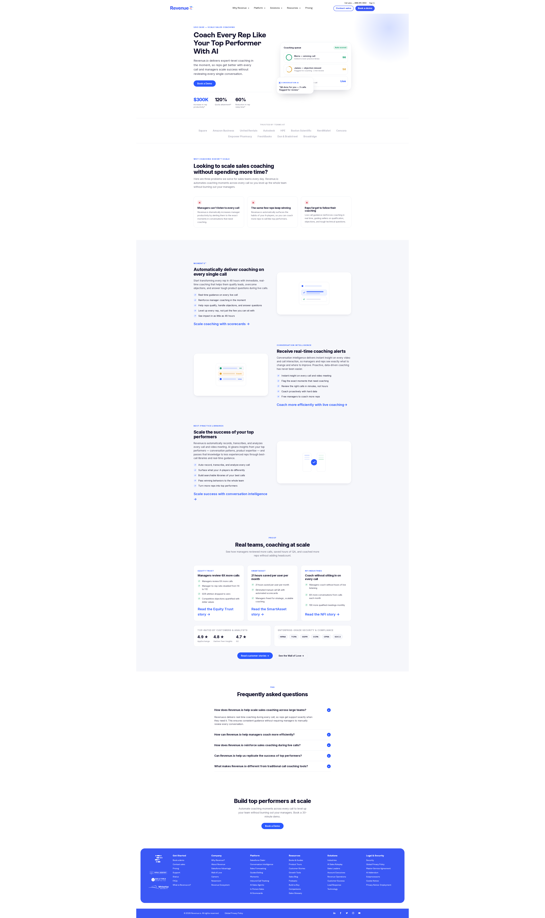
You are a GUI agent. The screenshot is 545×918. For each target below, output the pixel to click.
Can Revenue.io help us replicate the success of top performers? (272, 755)
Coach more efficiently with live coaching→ (312, 405)
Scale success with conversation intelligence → (230, 496)
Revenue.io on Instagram (353, 913)
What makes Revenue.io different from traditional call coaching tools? (272, 766)
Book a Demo (204, 83)
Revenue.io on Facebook (340, 913)
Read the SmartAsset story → (268, 611)
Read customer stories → (255, 655)
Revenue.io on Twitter (347, 913)
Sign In (372, 3)
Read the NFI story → (322, 614)
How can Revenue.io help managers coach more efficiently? (272, 734)
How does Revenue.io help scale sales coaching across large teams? (272, 710)
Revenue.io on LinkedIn (334, 913)
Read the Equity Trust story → (215, 611)
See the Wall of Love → (291, 655)
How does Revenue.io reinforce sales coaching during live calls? (272, 745)
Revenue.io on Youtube (359, 913)
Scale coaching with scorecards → (222, 324)
